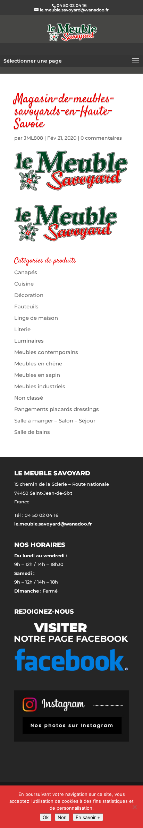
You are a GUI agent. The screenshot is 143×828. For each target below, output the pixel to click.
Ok (46, 817)
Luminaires (29, 340)
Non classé (28, 397)
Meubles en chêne (38, 363)
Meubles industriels (39, 386)
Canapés (25, 272)
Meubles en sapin (37, 375)
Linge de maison (36, 318)
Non (62, 817)
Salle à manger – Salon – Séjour (54, 420)
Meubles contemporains (46, 352)
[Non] (134, 806)
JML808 (33, 138)
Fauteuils (26, 306)
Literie (22, 329)
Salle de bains (32, 432)
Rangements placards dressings (56, 409)
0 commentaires (101, 138)
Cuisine (24, 283)
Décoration (28, 295)
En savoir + (88, 817)
